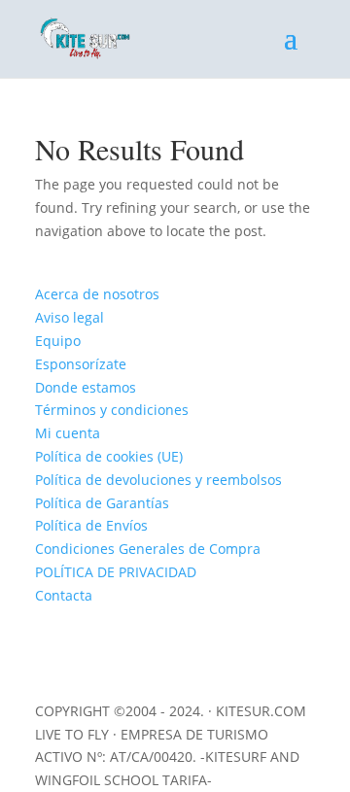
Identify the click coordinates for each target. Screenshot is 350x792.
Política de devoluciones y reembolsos (158, 479)
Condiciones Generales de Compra (148, 548)
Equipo (58, 340)
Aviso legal (69, 317)
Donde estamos (85, 387)
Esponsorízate (80, 364)
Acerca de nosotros (97, 294)
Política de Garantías (102, 503)
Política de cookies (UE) (109, 456)
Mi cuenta (67, 433)
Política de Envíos (91, 525)
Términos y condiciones (112, 409)
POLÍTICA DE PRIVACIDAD (115, 572)
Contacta (63, 595)
